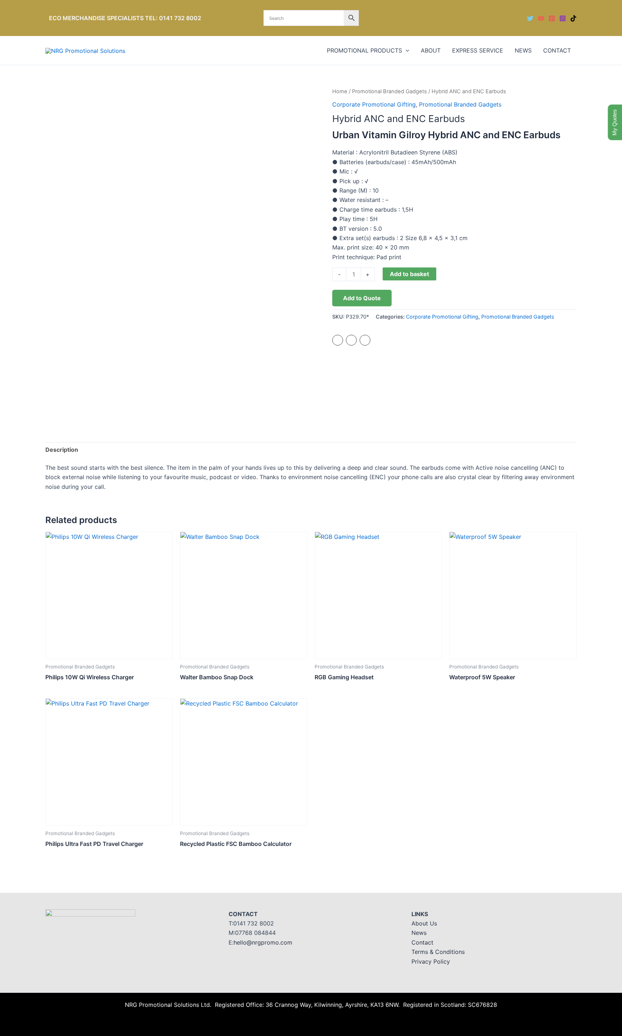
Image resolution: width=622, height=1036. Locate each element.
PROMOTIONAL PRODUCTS (364, 50)
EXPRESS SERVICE (477, 50)
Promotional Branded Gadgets (389, 91)
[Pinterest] (552, 18)
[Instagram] (562, 18)
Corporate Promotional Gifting (374, 104)
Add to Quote (362, 298)
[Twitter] (530, 18)
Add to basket (409, 274)
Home (339, 91)
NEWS (523, 50)
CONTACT (557, 50)
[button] (405, 50)
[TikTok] (573, 18)
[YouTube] (541, 18)
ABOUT (431, 50)
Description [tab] (61, 449)
